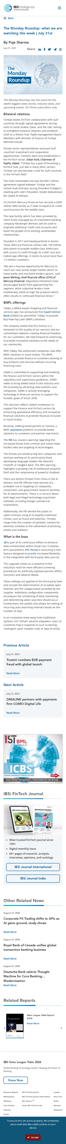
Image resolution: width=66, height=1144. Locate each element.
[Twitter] (49, 49)
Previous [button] (5, 1029)
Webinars (7, 1101)
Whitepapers (9, 1096)
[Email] (55, 49)
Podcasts (7, 1110)
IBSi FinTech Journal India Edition (36, 1096)
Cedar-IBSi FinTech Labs (32, 1105)
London (57, 1092)
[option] (33, 1028)
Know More (33, 1023)
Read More (13, 673)
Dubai (56, 1101)
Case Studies (9, 1105)
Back (11, 18)
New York (58, 1096)
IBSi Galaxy (28, 1101)
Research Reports (11, 1092)
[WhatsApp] (60, 49)
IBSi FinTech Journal (30, 1092)
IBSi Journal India (33, 878)
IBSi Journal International (33, 867)
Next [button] (61, 1029)
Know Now (15, 1080)
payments (16, 429)
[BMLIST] (33, 758)
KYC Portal (31, 549)
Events (6, 1114)
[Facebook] (44, 49)
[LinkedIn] (40, 49)
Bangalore (58, 1110)
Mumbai (57, 1105)
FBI (10, 440)
